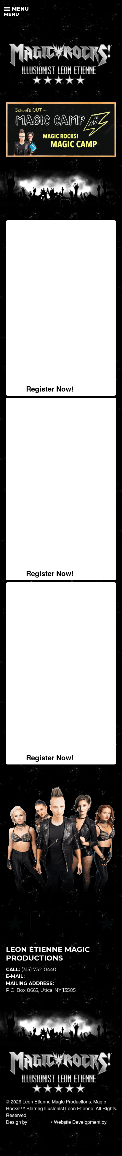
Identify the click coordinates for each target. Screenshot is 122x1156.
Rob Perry (39, 1122)
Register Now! (50, 389)
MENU (11, 14)
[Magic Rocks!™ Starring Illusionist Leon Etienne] (61, 86)
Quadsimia (17, 1129)
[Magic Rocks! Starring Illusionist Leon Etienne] (61, 1094)
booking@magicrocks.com (57, 976)
